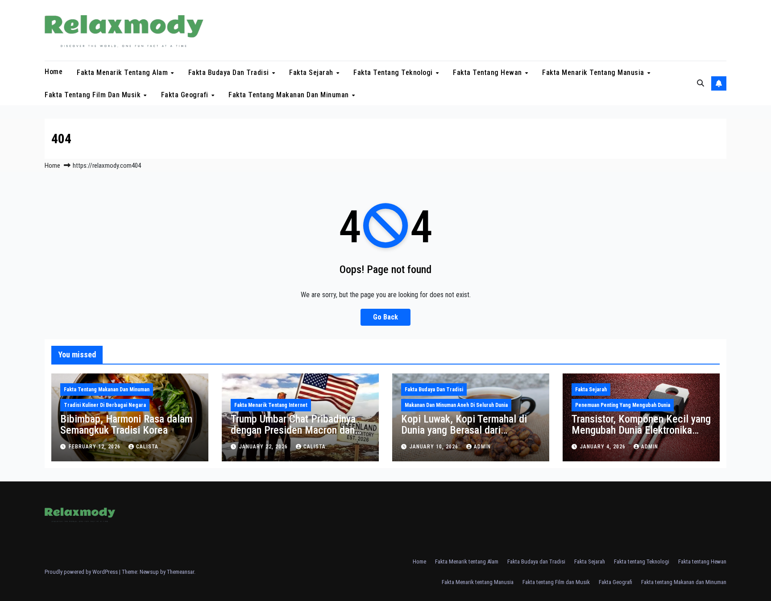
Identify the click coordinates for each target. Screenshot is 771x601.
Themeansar (180, 571)
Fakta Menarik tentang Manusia (594, 72)
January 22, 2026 (264, 446)
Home (53, 71)
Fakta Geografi (186, 94)
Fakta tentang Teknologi (394, 72)
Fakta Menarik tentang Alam (123, 72)
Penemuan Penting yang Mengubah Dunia (622, 405)
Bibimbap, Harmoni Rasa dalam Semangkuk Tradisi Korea (126, 424)
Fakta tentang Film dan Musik (94, 94)
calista (147, 446)
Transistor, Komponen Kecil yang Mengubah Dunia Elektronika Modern (641, 430)
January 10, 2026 (435, 446)
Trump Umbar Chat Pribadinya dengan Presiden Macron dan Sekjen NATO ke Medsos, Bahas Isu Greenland (299, 436)
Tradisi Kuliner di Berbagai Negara (105, 405)
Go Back (385, 317)
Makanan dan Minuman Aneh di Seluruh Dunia (456, 405)
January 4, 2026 (603, 446)
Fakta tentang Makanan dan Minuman (289, 94)
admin (482, 446)
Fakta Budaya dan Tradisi (229, 72)
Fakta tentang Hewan (488, 72)
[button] (700, 83)
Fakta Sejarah (312, 72)
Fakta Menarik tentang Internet (270, 405)
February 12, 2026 (95, 446)
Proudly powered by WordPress (82, 571)
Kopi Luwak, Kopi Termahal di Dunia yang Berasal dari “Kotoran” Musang (464, 430)
